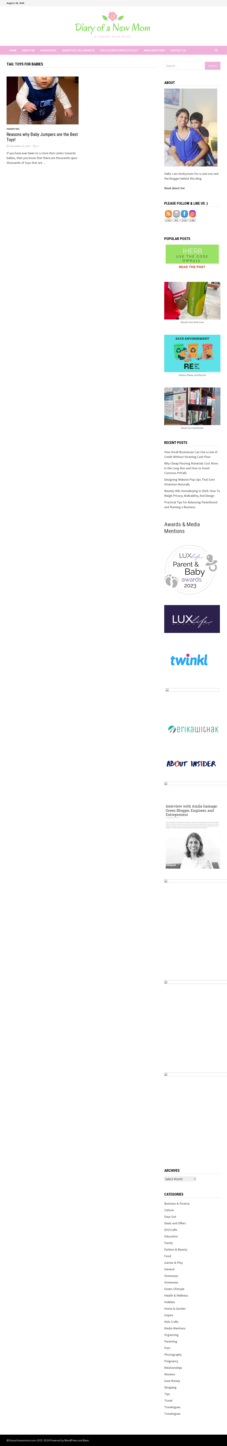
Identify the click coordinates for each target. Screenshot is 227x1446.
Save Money (172, 1381)
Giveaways (171, 1276)
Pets (167, 1348)
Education (171, 1236)
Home (12, 50)
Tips (167, 1394)
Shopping (170, 1387)
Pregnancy (171, 1361)
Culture (169, 1210)
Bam (86, 1440)
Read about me (174, 188)
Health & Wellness (176, 1295)
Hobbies (169, 1302)
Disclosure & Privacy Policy (119, 50)
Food (167, 1256)
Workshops (48, 50)
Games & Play (173, 1263)
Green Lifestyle (174, 1289)
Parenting (13, 128)
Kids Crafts (171, 1322)
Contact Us (178, 50)
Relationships (173, 1368)
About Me (28, 50)
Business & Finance (177, 1203)
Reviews (169, 1374)
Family (168, 1243)
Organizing (171, 1335)
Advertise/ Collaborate (78, 50)
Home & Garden (175, 1308)
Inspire (168, 1315)
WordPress (70, 1440)
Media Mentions (154, 50)
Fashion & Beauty (175, 1249)
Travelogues (172, 1407)
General (169, 1269)
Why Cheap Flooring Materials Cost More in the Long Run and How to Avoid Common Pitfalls (191, 468)
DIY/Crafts (170, 1230)
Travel (168, 1400)
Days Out (170, 1217)
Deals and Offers (175, 1223)
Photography (173, 1354)
